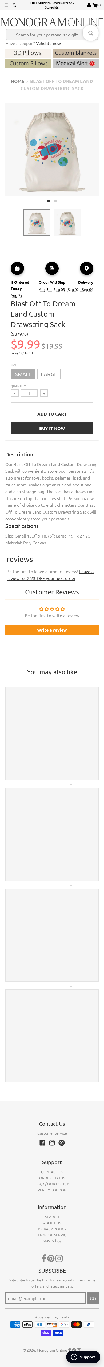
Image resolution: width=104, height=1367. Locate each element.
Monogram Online (52, 1350)
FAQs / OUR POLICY (52, 1183)
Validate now (48, 43)
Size (14, 365)
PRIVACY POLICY (52, 1228)
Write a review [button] (52, 630)
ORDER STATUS (52, 1177)
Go (93, 1298)
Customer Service (52, 1133)
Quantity (18, 386)
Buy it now (52, 428)
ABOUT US (52, 1222)
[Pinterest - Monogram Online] (61, 1143)
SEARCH (52, 1216)
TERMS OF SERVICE (52, 1234)
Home (17, 81)
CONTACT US (52, 1171)
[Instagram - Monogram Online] (52, 1143)
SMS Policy (52, 1240)
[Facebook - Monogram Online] (42, 1143)
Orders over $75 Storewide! (52, 5)
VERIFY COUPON (52, 1189)
